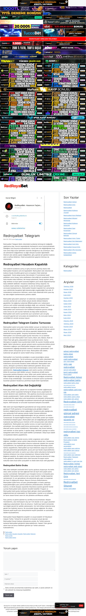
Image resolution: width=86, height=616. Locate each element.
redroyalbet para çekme (71, 450)
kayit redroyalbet (71, 372)
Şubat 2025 (67, 304)
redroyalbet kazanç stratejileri (70, 429)
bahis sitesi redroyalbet (68, 355)
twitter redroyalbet (70, 489)
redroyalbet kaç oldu (72, 433)
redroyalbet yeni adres (71, 469)
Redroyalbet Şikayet (71, 484)
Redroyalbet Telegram (29, 534)
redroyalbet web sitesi (73, 466)
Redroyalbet (8, 532)
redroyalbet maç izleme (71, 438)
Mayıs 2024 (67, 329)
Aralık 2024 (67, 309)
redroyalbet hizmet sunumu (69, 422)
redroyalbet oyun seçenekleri (69, 445)
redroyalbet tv (68, 459)
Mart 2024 (67, 335)
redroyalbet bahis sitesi (71, 383)
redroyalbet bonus (70, 387)
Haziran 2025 (68, 298)
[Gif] (43, 89)
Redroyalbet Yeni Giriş (72, 475)
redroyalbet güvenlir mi (69, 418)
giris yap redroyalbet (69, 365)
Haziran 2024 (68, 326)
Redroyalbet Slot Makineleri (73, 241)
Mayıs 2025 (67, 301)
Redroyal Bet (8, 535)
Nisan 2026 (67, 292)
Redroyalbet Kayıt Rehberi (72, 215)
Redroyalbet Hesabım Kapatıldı (14, 534)
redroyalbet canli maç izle (73, 391)
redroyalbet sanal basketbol (70, 452)
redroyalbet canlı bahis (71, 394)
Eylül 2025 (67, 295)
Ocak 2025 (67, 306)
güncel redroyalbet (70, 370)
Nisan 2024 (67, 332)
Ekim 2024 (67, 315)
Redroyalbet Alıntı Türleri (72, 238)
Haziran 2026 (68, 289)
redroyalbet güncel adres (69, 406)
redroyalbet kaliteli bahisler (69, 424)
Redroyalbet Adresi (10, 537)
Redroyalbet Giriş (69, 205)
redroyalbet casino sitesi (72, 397)
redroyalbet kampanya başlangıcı (71, 426)
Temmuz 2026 (68, 286)
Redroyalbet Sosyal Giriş (72, 247)
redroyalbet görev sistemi (69, 404)
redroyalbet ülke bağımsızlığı (70, 479)
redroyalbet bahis (72, 380)
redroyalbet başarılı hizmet (69, 385)
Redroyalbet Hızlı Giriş (71, 244)
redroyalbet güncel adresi (71, 411)
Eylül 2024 (67, 318)
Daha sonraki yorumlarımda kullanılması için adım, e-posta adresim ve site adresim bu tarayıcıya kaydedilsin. (28, 589)
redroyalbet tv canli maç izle (73, 461)
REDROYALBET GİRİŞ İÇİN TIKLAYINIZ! (43, 39)
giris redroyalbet (69, 361)
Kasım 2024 (68, 312)
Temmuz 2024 (68, 324)
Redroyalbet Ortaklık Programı (70, 441)
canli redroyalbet (71, 359)
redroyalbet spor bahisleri (72, 455)
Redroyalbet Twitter (72, 464)
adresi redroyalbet (71, 351)
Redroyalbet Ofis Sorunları (72, 250)
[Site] (21, 65)
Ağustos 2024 (68, 321)
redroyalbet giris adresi (71, 399)
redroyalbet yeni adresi (71, 471)
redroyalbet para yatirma (72, 448)
